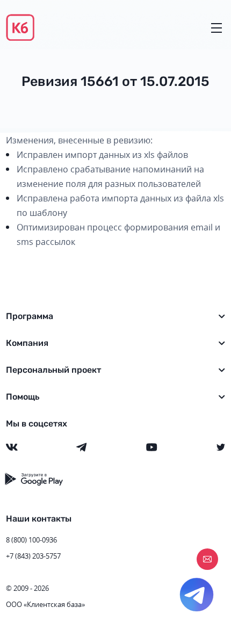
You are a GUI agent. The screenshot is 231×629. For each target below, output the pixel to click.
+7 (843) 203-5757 (33, 556)
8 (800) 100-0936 (31, 540)
